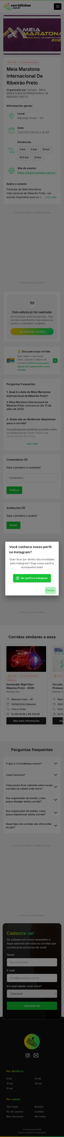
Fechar (50, 590)
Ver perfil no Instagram (34, 578)
